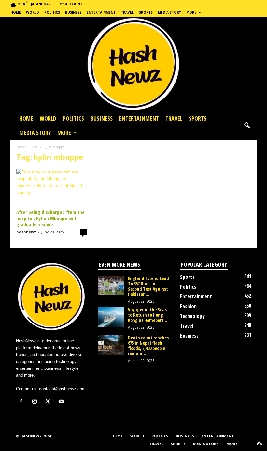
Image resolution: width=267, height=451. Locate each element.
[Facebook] (22, 402)
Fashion (188, 306)
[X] (49, 402)
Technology (192, 316)
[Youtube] (62, 402)
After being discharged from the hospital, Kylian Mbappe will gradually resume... (50, 218)
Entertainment (101, 12)
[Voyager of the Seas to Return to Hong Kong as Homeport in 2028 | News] (111, 317)
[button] (247, 125)
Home (15, 12)
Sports (146, 12)
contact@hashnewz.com (62, 388)
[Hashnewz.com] (133, 64)
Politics (52, 12)
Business (73, 12)
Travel (127, 12)
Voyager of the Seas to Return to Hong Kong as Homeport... (147, 315)
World (32, 12)
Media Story (169, 12)
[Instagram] (36, 402)
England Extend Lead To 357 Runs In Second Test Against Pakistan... (148, 286)
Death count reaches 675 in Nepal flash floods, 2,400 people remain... (148, 345)
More (191, 12)
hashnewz (26, 231)
